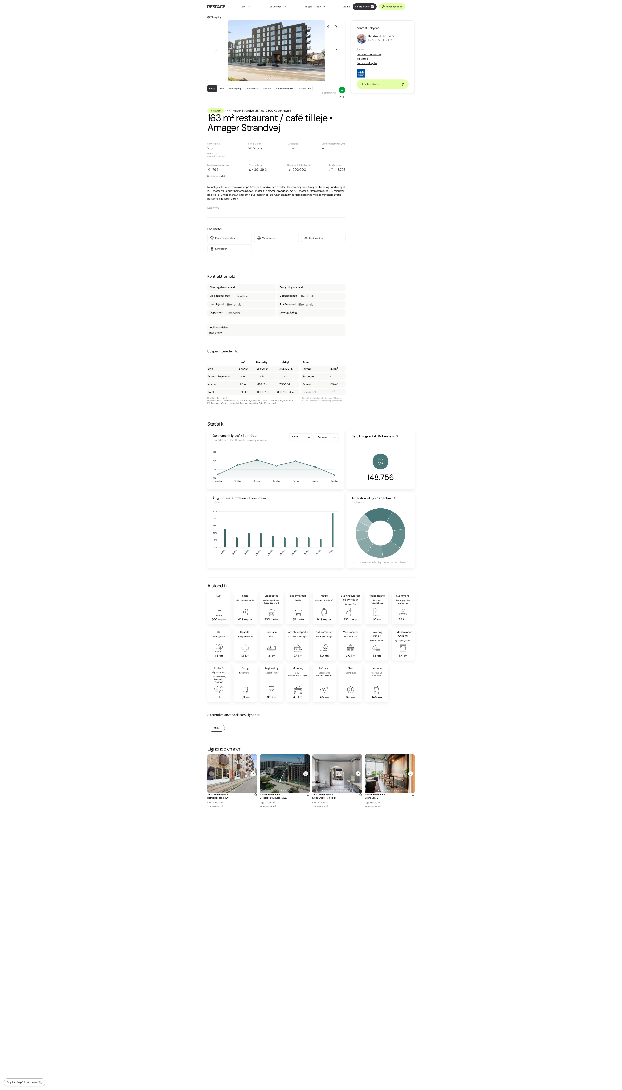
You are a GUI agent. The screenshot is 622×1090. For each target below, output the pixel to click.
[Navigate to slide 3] (270, 79)
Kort (222, 88)
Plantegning (235, 88)
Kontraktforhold (284, 88)
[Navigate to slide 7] (279, 79)
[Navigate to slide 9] (283, 79)
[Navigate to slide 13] (350, 790)
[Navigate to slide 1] (265, 79)
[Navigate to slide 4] (272, 79)
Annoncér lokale (394, 6)
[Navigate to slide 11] (288, 79)
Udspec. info (304, 88)
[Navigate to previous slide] (216, 51)
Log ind (346, 6)
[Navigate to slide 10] (285, 79)
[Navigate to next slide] (336, 50)
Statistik (266, 88)
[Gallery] (232, 773)
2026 (295, 437)
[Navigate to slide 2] (267, 79)
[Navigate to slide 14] (352, 790)
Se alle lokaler (362, 6)
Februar (322, 437)
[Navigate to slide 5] (274, 79)
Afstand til (252, 88)
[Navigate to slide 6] (276, 79)
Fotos (212, 88)
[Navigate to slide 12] (347, 790)
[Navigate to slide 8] (281, 79)
